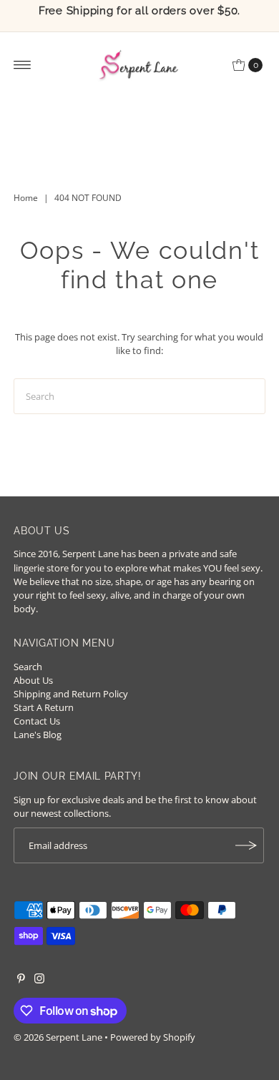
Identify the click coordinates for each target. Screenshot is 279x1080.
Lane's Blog (38, 734)
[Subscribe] (246, 845)
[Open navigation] (22, 65)
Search (28, 666)
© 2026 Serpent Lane (58, 1037)
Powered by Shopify (152, 1037)
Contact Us (37, 721)
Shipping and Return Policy (71, 693)
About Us (33, 680)
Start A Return (44, 707)
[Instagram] (39, 980)
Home (26, 198)
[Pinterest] (21, 980)
